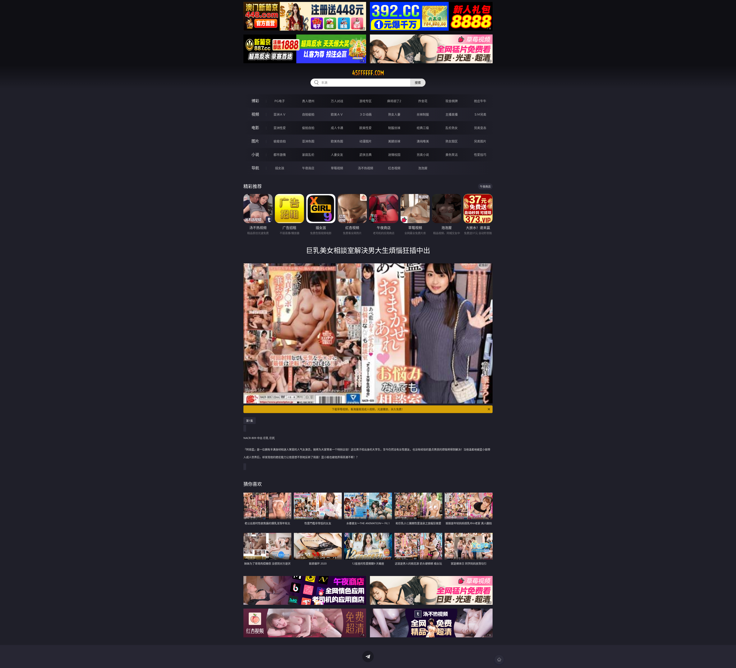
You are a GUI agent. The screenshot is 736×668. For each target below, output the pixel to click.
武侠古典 (365, 155)
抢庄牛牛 (480, 101)
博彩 (255, 101)
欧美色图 (337, 141)
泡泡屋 (422, 168)
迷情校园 (394, 155)
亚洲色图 (308, 141)
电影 (255, 127)
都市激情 (280, 155)
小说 (255, 154)
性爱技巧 (480, 155)
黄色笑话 (451, 155)
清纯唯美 (423, 141)
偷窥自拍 (280, 141)
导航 (255, 168)
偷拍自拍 (308, 128)
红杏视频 (394, 168)
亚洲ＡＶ (280, 114)
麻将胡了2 (394, 101)
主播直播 (451, 114)
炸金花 (422, 101)
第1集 (249, 420)
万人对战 (337, 101)
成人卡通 (337, 128)
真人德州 (308, 101)
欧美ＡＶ (337, 114)
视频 (255, 114)
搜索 (418, 83)
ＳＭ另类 (480, 114)
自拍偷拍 (308, 114)
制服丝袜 (394, 128)
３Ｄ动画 (365, 114)
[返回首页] (499, 659)
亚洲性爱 (280, 128)
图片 (255, 141)
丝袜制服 (423, 114)
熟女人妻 (394, 114)
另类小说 (423, 155)
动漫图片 (365, 141)
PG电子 (279, 101)
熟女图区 (451, 141)
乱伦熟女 (451, 128)
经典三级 (423, 128)
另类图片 (480, 141)
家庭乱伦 (308, 155)
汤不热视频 (365, 168)
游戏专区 (365, 101)
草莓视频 (337, 168)
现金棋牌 (451, 101)
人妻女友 (337, 155)
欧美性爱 (365, 128)
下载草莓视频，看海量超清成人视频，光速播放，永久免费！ (368, 409)
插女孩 (279, 168)
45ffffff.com (368, 73)
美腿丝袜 (394, 141)
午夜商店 (308, 168)
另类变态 (480, 128)
